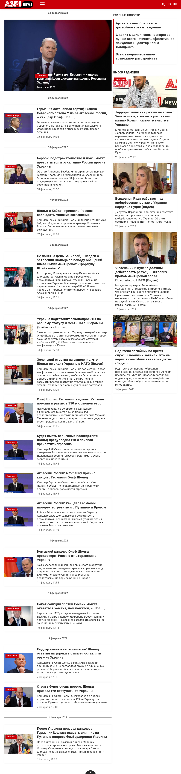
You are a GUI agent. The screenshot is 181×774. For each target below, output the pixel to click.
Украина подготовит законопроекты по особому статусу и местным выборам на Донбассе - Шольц (70, 323)
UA (169, 4)
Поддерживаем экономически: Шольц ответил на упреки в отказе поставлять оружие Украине (69, 653)
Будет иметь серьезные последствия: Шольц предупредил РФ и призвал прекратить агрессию (67, 440)
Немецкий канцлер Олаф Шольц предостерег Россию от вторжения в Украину (67, 556)
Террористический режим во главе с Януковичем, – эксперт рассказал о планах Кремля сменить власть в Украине (144, 118)
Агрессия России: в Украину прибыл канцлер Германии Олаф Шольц (66, 475)
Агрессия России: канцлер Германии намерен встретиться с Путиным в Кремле (71, 505)
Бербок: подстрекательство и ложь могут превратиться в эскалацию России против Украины (71, 162)
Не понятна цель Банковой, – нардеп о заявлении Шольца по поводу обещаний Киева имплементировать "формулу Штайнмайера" (69, 262)
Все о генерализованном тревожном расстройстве (136, 56)
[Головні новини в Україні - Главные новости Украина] (18, 4)
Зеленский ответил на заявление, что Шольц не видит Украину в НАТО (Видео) (70, 362)
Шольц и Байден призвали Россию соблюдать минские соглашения (65, 213)
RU (175, 4)
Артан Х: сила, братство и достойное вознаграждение (138, 25)
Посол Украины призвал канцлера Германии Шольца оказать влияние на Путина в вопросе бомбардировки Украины (72, 733)
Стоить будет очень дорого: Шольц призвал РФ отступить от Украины (65, 689)
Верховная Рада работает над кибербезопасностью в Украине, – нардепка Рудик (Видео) (142, 203)
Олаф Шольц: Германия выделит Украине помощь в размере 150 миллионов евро (70, 401)
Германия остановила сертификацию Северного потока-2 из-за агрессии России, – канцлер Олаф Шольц (72, 113)
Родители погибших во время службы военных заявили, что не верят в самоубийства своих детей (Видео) (143, 357)
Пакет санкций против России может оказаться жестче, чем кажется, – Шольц (71, 606)
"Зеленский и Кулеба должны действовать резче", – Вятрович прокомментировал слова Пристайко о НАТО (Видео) (141, 274)
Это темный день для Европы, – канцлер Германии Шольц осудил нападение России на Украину (71, 78)
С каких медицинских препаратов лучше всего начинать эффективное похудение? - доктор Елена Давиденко (145, 41)
